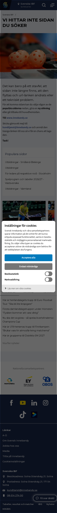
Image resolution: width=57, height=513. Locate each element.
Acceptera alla (28, 257)
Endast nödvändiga (28, 266)
